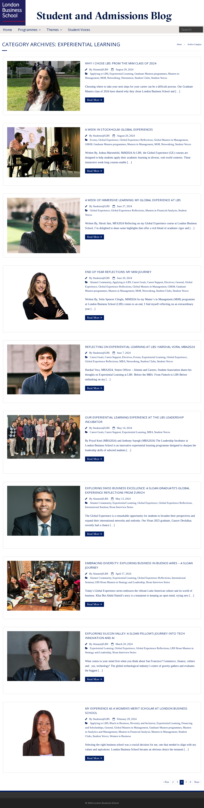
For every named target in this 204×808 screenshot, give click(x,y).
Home (7, 30)
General (180, 282)
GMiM (88, 144)
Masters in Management (140, 144)
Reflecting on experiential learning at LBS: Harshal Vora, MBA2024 (140, 347)
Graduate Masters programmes (150, 73)
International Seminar (96, 507)
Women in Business (120, 736)
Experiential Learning (121, 73)
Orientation (127, 78)
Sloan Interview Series (121, 507)
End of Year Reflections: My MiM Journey (118, 272)
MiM (103, 78)
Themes (53, 30)
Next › (197, 782)
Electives (169, 282)
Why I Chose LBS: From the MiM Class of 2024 (120, 63)
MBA (122, 361)
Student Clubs (142, 78)
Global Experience (108, 140)
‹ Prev (166, 782)
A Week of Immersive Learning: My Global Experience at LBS (133, 200)
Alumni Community (100, 282)
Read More (93, 99)
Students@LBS (101, 135)
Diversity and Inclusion (142, 723)
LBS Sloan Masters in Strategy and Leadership (120, 582)
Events (93, 140)
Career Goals (139, 282)
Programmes (27, 30)
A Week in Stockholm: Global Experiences (119, 129)
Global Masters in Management (171, 140)
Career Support (155, 282)
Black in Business (119, 723)
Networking (113, 78)
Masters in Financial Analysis (161, 210)
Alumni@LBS (100, 69)
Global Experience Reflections (136, 140)
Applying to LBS (99, 73)
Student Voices (79, 30)
